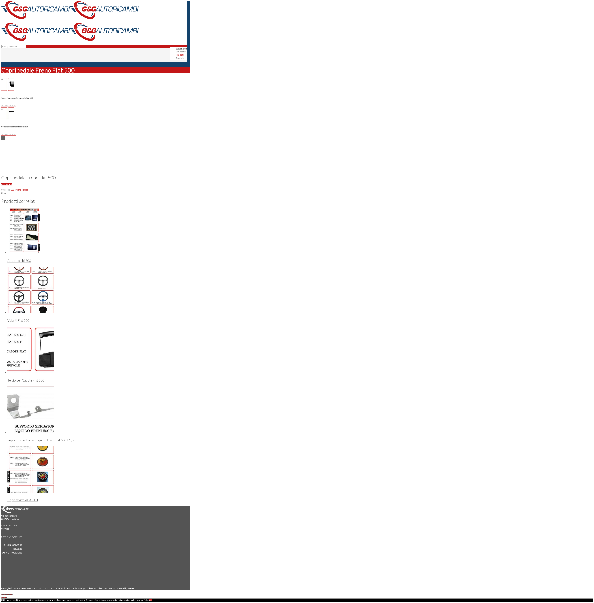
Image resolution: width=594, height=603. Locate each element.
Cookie (89, 588)
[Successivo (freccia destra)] (5, 597)
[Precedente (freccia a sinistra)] (2, 597)
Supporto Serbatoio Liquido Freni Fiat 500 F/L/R (41, 440)
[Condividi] (5, 594)
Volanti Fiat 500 (18, 320)
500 (12, 190)
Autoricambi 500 (19, 260)
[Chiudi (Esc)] (2, 594)
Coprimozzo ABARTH (22, 500)
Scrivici (5, 529)
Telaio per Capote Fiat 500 (25, 380)
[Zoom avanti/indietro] (11, 594)
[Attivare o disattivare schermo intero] (8, 594)
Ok (150, 600)
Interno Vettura (21, 190)
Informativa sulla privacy (73, 588)
